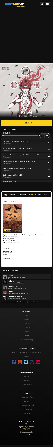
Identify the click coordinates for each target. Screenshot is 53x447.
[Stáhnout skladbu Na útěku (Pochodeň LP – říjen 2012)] (49, 143)
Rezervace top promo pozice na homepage (26, 352)
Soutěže (27, 336)
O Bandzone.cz (27, 409)
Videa (27, 323)
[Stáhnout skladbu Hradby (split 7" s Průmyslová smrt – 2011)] (49, 169)
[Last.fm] (38, 362)
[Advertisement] (26, 35)
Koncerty (27, 319)
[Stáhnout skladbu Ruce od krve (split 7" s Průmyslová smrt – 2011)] (49, 163)
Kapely (27, 315)
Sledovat (28, 123)
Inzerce (26, 356)
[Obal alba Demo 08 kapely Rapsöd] (12, 218)
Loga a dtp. (27, 413)
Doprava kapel (27, 385)
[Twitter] (26, 362)
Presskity (27, 376)
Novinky (12, 194)
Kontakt (26, 401)
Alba (31, 194)
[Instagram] (32, 362)
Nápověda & (27, 397)
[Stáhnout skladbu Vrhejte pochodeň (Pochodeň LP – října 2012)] (49, 149)
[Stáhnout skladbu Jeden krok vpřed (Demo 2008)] (49, 176)
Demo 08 (13, 201)
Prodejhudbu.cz (27, 381)
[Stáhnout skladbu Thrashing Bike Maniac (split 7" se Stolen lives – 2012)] (49, 156)
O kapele (22, 194)
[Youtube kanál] (20, 362)
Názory (38, 194)
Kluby (27, 332)
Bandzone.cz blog (27, 340)
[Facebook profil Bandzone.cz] (14, 362)
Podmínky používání (27, 405)
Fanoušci (27, 328)
